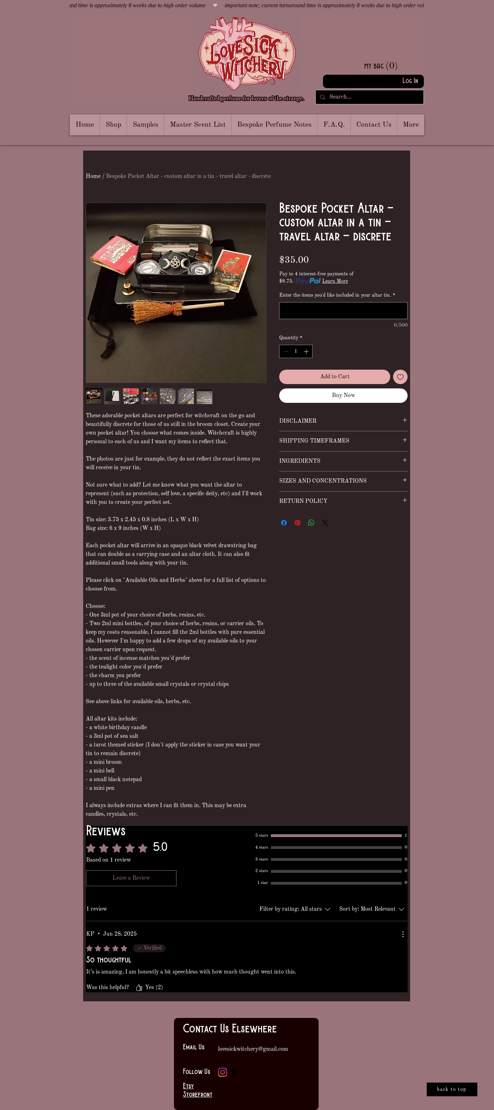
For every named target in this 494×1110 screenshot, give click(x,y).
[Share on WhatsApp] (311, 522)
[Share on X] (325, 522)
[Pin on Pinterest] (297, 522)
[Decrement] (284, 351)
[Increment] (306, 351)
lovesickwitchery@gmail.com (253, 1049)
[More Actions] (403, 934)
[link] (392, 65)
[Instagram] (222, 1072)
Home (93, 176)
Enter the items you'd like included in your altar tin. (337, 295)
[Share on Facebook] (284, 522)
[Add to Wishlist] (400, 377)
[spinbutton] (295, 351)
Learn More (335, 281)
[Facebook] (234, 1072)
